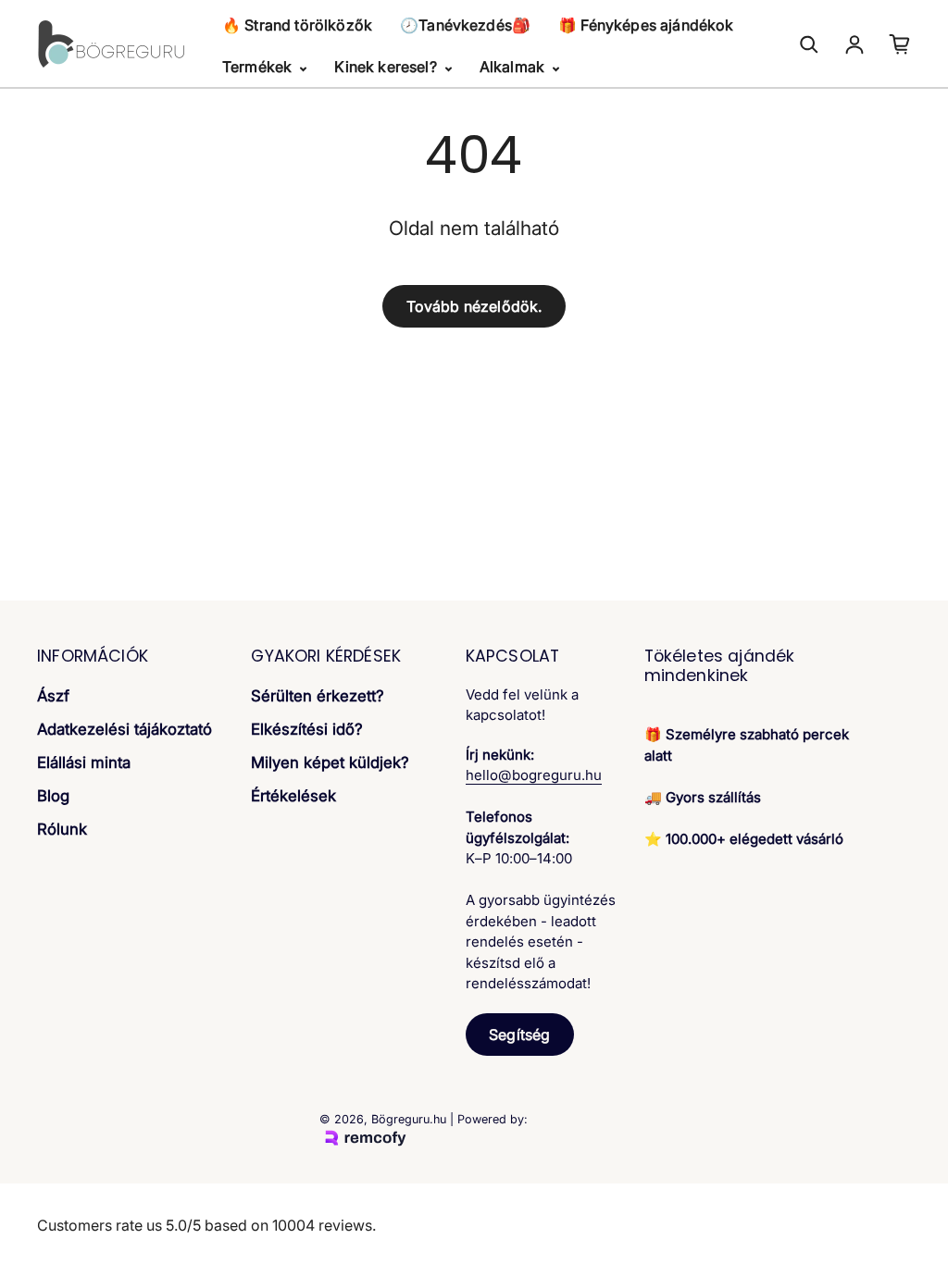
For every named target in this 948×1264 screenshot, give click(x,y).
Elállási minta (84, 762)
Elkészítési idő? (307, 729)
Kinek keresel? (387, 66)
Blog (53, 796)
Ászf (53, 696)
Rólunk (62, 829)
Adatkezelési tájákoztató (124, 729)
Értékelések (293, 796)
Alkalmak (514, 66)
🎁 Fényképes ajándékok (645, 25)
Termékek (258, 66)
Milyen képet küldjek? (330, 762)
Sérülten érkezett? (317, 696)
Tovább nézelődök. (474, 306)
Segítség (519, 1034)
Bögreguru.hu (408, 1119)
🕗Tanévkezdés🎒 (465, 25)
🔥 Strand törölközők (297, 25)
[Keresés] (809, 44)
